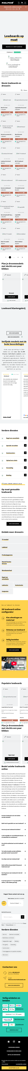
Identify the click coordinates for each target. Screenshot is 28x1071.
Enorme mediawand (6, 188)
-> (22, 917)
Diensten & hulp (14, 1030)
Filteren (25, 90)
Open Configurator (14, 333)
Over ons (5, 934)
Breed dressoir (18, 134)
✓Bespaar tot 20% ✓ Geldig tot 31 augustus (12, 6)
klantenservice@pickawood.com (17, 979)
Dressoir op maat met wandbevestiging (10, 134)
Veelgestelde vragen (7, 941)
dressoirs (10, 784)
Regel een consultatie (12, 438)
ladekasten (16, 784)
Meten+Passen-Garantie (19, 1019)
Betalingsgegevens (19, 1008)
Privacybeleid (5, 1064)
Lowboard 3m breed (6, 161)
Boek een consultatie (13, 337)
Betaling (8, 475)
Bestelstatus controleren (8, 938)
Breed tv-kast (4, 107)
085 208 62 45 (16, 972)
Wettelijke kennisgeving (14, 1054)
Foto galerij (5, 944)
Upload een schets (11, 460)
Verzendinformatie (20, 1024)
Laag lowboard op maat (20, 107)
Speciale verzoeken (12, 445)
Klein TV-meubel (5, 241)
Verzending (9, 468)
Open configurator (14, 523)
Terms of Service (9, 925)
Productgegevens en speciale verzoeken (12, 951)
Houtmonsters (10, 453)
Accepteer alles (14, 1068)
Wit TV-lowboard (19, 161)
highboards (4, 784)
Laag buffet (17, 215)
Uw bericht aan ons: (6, 912)
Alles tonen (5, 955)
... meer (3, 1061)
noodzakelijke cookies (21, 1064)
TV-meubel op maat (19, 188)
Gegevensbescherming (14, 1047)
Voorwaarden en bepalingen (14, 1051)
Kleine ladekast (18, 241)
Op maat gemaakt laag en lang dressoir (10, 215)
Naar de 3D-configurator (14, 47)
